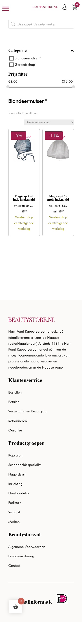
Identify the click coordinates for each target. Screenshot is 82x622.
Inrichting (15, 484)
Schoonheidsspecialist (24, 465)
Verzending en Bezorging (27, 411)
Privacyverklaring (21, 556)
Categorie (17, 50)
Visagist (14, 512)
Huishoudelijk (18, 493)
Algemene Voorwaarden (26, 547)
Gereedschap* (26, 64)
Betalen (13, 402)
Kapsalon (15, 455)
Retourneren (17, 421)
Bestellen (15, 392)
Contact (14, 565)
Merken (14, 522)
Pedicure (14, 503)
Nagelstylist (17, 474)
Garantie (15, 430)
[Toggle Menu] (5, 9)
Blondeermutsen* (28, 58)
